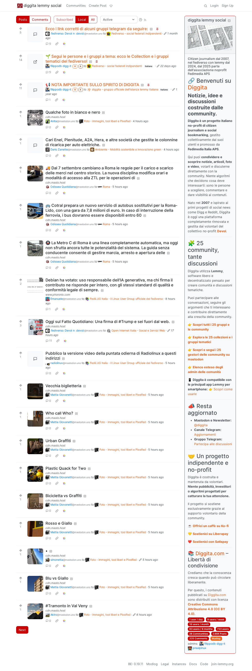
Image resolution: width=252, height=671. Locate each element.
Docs (193, 664)
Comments (40, 19)
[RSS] (145, 19)
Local (82, 19)
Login (214, 5)
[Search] (205, 5)
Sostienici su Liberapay (210, 534)
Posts (23, 19)
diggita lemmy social (42, 5)
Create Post (98, 5)
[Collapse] (229, 21)
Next (22, 630)
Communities (76, 5)
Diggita (197, 87)
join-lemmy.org (222, 664)
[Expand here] (35, 118)
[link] (57, 43)
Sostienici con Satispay (210, 542)
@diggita (201, 425)
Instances (179, 664)
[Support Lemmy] (111, 5)
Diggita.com (209, 553)
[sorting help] (140, 19)
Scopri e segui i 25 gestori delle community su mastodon (209, 354)
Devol (221, 231)
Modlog (216, 638)
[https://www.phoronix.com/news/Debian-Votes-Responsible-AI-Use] (35, 285)
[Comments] (35, 34)
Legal (165, 664)
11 (50, 340)
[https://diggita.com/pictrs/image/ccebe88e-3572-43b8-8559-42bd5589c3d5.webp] (35, 62)
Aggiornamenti (205, 434)
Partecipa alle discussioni (213, 444)
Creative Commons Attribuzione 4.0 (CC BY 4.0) (206, 609)
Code (204, 664)
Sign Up (227, 5)
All (93, 19)
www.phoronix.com (57, 294)
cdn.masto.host (55, 117)
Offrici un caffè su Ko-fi (211, 526)
